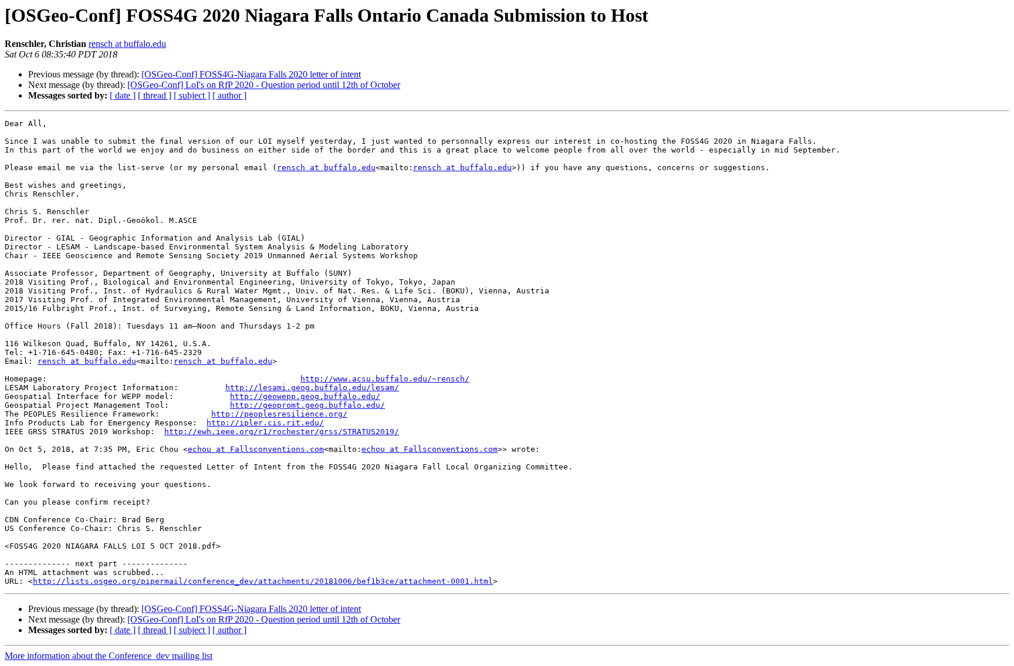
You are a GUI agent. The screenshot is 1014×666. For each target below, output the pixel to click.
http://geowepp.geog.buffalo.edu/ (305, 396)
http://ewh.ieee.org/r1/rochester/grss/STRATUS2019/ (281, 431)
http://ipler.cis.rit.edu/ (265, 422)
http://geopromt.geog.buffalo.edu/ (307, 405)
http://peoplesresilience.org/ (279, 414)
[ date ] (123, 95)
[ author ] (229, 95)
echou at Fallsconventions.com (256, 449)
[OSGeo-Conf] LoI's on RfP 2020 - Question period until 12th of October (263, 85)
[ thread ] (154, 95)
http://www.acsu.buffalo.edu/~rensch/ (384, 378)
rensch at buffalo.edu (127, 44)
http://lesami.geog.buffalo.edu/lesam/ (312, 387)
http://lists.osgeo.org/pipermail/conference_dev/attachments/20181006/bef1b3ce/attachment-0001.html (263, 581)
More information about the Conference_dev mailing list (108, 656)
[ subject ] (192, 95)
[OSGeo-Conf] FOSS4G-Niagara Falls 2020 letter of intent (251, 74)
